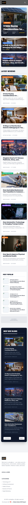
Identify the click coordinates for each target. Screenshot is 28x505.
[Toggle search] (25, 2)
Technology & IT (6, 481)
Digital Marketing (6, 491)
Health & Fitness (6, 486)
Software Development (8, 484)
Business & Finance (7, 488)
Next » (21, 438)
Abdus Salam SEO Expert (19, 502)
